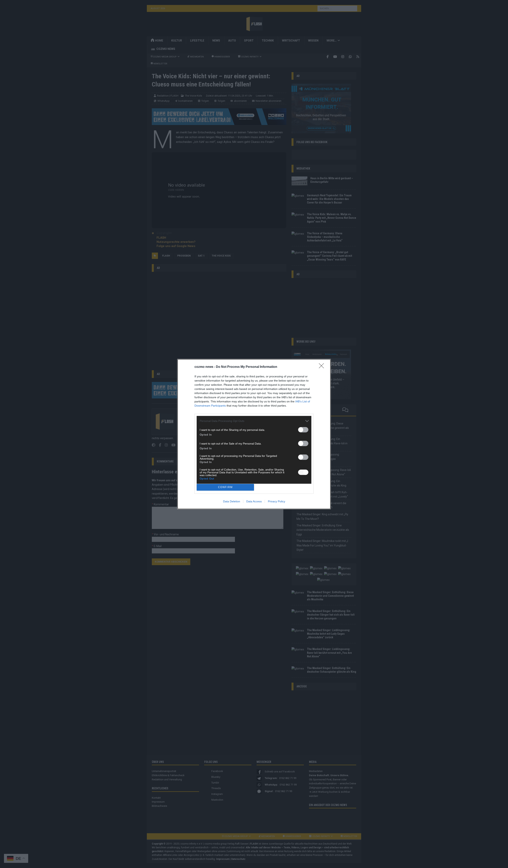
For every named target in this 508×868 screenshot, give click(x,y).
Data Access (254, 501)
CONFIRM (225, 487)
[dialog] (254, 434)
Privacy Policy (276, 501)
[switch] (303, 429)
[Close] (322, 367)
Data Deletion (231, 501)
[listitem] (254, 421)
